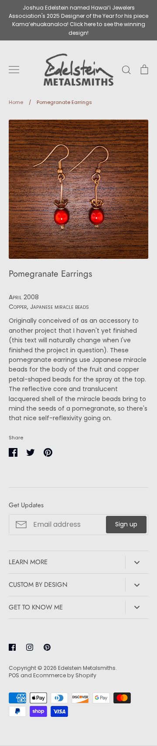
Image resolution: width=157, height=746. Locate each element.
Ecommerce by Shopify (64, 675)
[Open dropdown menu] (136, 562)
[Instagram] (29, 647)
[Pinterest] (47, 647)
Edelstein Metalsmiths (87, 668)
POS (14, 675)
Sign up (126, 524)
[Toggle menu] (14, 69)
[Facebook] (12, 647)
